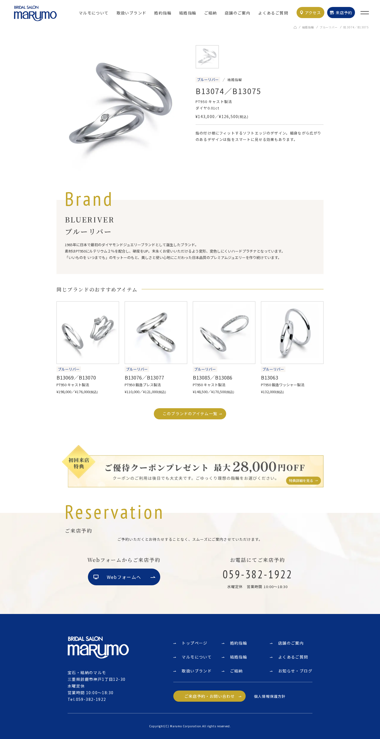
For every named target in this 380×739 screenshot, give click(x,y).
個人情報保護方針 (269, 696)
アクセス (313, 12)
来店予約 (344, 12)
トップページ (194, 643)
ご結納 (210, 13)
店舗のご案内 (237, 13)
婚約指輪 (162, 13)
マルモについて (94, 13)
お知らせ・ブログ (295, 671)
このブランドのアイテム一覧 (190, 413)
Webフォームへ (124, 577)
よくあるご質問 (273, 13)
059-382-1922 (91, 699)
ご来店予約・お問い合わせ (209, 696)
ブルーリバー (329, 27)
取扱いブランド (132, 13)
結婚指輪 (187, 13)
